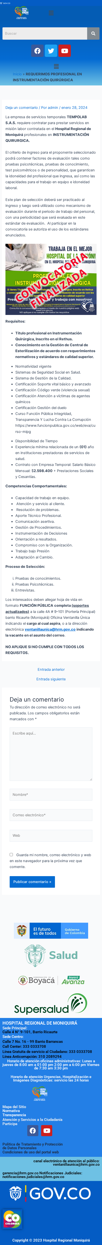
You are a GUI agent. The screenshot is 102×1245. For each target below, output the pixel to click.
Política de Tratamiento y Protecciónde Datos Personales (32, 1146)
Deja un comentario (21, 107)
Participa (9, 1124)
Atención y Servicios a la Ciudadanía (32, 1119)
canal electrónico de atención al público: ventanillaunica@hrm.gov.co (66, 1163)
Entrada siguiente (51, 679)
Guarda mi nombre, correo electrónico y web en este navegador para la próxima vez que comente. (50, 861)
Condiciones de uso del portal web (30, 1152)
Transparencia (14, 1115)
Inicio (17, 74)
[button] (51, 12)
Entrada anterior (51, 670)
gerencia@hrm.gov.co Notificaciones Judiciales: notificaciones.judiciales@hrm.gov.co (42, 1175)
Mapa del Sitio (14, 1107)
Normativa (11, 1111)
